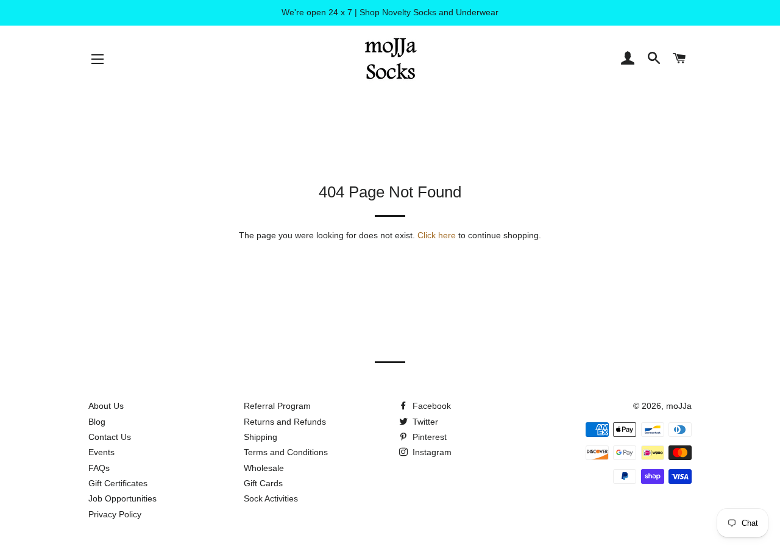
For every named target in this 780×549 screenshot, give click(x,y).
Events (101, 452)
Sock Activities (271, 498)
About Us (106, 406)
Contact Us (109, 437)
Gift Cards (263, 483)
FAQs (99, 468)
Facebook (430, 406)
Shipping (260, 437)
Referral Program (277, 406)
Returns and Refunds (285, 422)
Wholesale (264, 468)
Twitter (424, 422)
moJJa (679, 406)
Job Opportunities (122, 498)
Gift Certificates (117, 483)
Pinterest (428, 437)
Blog (96, 422)
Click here (436, 235)
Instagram (431, 452)
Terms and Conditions (286, 452)
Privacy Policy (114, 514)
